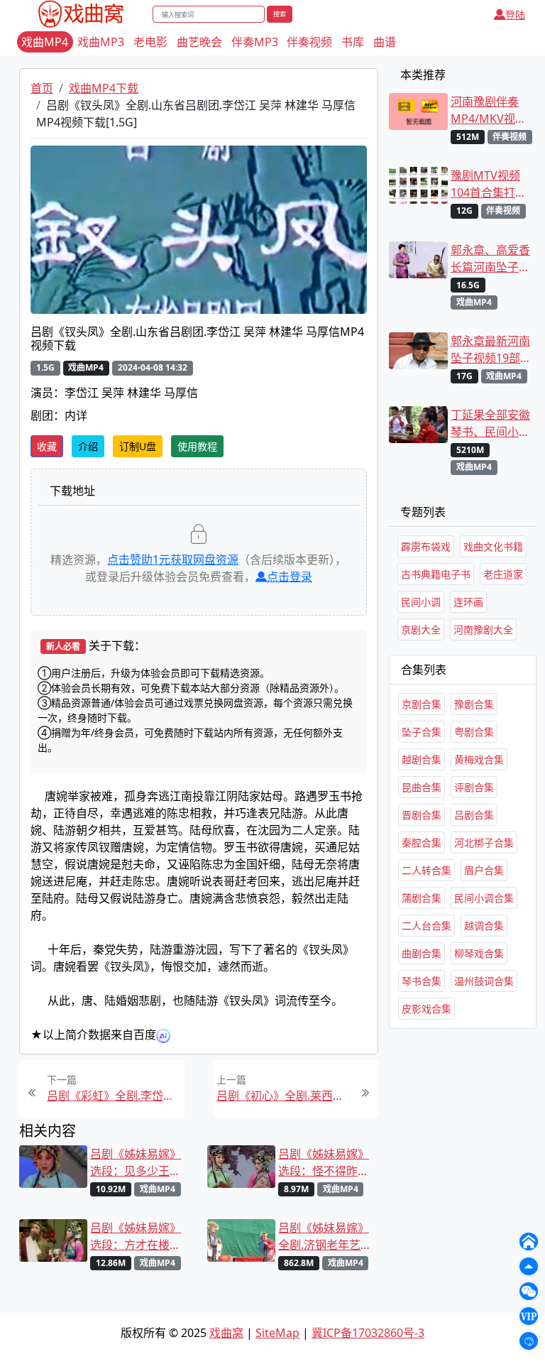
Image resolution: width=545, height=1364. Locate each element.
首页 (42, 88)
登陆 (515, 14)
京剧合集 (421, 704)
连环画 (468, 602)
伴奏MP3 (254, 42)
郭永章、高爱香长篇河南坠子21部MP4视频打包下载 (491, 258)
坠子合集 (421, 731)
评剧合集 (474, 787)
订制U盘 (137, 446)
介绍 (88, 446)
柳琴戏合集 (479, 953)
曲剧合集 (421, 953)
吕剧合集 (474, 815)
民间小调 (421, 602)
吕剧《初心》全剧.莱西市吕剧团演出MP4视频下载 (283, 1095)
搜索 (279, 13)
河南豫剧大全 (483, 629)
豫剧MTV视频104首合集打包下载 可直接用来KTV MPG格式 (492, 184)
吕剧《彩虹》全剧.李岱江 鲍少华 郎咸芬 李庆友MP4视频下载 (114, 1095)
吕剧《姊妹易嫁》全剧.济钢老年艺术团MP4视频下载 (325, 1236)
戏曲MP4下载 (103, 88)
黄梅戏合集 (479, 759)
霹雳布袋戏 (426, 546)
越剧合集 (421, 759)
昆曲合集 (421, 787)
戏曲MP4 (44, 42)
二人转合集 (426, 870)
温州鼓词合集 (484, 981)
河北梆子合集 (484, 842)
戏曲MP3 (100, 42)
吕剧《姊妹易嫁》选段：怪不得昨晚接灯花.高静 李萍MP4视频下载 (323, 1162)
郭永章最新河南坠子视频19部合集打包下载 (491, 349)
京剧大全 (421, 629)
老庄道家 (503, 574)
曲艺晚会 (199, 42)
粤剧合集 (474, 731)
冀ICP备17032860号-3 (368, 1333)
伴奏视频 (309, 42)
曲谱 (384, 42)
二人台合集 (426, 925)
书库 (352, 42)
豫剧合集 (474, 704)
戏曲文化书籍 (493, 546)
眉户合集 (484, 870)
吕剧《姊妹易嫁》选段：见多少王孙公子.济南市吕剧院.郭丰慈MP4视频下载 (138, 1162)
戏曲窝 (226, 1333)
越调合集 (484, 925)
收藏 (47, 446)
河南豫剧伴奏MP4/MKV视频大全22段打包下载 (491, 110)
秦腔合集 (421, 842)
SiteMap (277, 1333)
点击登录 (289, 576)
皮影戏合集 (426, 1008)
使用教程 (197, 446)
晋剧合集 (421, 815)
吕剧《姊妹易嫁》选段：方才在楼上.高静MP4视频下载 (137, 1236)
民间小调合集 (484, 898)
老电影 (150, 42)
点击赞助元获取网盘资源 (172, 559)
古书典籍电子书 (435, 574)
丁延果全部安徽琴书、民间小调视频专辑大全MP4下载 (490, 423)
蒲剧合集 (421, 898)
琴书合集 (421, 981)
